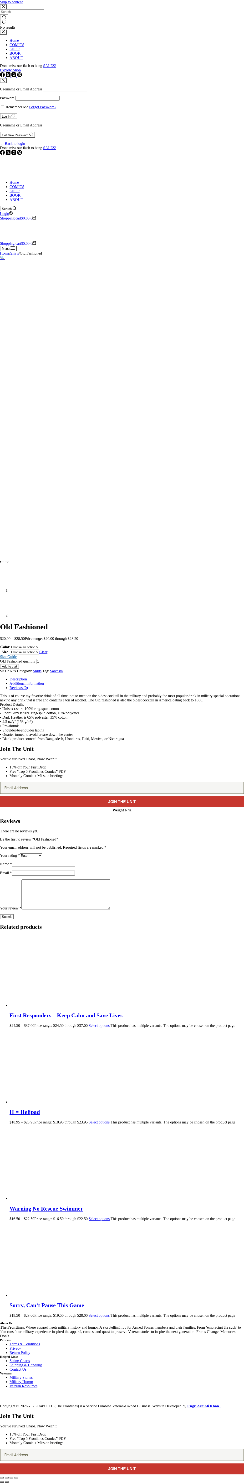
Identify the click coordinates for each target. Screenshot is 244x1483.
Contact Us (18, 1369)
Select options (99, 1025)
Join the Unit (122, 802)
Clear (43, 652)
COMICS (17, 187)
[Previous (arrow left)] (2, 1482)
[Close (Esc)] (16, 1477)
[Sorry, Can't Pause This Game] (55, 1295)
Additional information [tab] (27, 683)
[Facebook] (3, 153)
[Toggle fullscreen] (7, 1477)
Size (5, 652)
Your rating (10, 855)
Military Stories (21, 1377)
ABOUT (16, 200)
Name (6, 864)
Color (5, 647)
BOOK (15, 195)
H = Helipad (25, 1112)
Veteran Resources (23, 1386)
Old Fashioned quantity (17, 661)
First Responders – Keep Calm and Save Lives (66, 1015)
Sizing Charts (20, 1361)
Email (6, 873)
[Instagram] (14, 153)
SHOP (15, 191)
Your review (10, 908)
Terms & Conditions (25, 1344)
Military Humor (21, 1382)
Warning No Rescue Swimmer (46, 1209)
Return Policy (20, 1353)
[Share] (11, 1477)
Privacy (15, 1348)
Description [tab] (18, 679)
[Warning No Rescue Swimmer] (55, 1198)
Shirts (37, 671)
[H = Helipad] (55, 1102)
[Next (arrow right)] (7, 1482)
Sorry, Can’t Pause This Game (47, 1305)
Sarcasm (56, 671)
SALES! (49, 148)
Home (14, 182)
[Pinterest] (19, 153)
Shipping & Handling (26, 1365)
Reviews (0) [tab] (19, 688)
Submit (7, 917)
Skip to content (11, 2)
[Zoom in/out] (2, 1477)
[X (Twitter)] (8, 153)
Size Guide (8, 657)
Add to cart (9, 666)
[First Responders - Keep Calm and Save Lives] (55, 1005)
